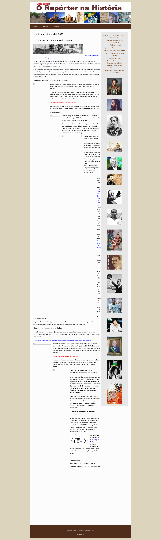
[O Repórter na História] (80, 12)
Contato (45, 26)
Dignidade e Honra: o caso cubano (114, 48)
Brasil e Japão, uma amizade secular (53, 40)
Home (35, 26)
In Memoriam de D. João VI (114, 58)
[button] (128, 26)
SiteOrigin (79, 534)
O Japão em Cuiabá (114, 45)
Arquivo (56, 26)
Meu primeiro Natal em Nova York (114, 50)
